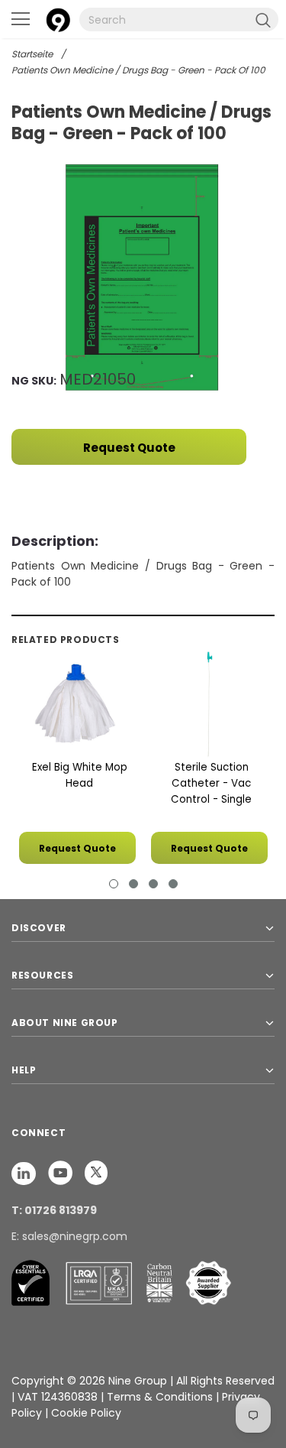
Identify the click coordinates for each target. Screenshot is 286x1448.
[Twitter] (96, 1172)
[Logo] (58, 18)
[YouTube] (62, 1172)
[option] (143, 279)
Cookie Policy (86, 1412)
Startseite (32, 53)
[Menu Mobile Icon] (20, 19)
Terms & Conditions (160, 1396)
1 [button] (113, 883)
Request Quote (129, 448)
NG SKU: (33, 380)
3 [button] (153, 883)
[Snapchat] (25, 1172)
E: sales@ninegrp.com (69, 1236)
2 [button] (133, 883)
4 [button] (173, 883)
